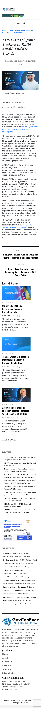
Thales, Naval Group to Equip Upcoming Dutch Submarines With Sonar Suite (20, 272)
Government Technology (26, 587)
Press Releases (8, 604)
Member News (8, 597)
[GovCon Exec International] (8, 9)
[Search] (24, 23)
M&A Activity (23, 594)
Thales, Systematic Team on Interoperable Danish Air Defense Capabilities (15, 360)
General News (8, 30)
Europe (27, 577)
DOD (22, 577)
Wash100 (33, 604)
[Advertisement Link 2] (17, 530)
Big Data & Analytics (10, 560)
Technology (18, 32)
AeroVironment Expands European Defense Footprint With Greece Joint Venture (15, 411)
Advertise (6, 665)
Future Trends (8, 583)
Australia (27, 556)
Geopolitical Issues (9, 587)
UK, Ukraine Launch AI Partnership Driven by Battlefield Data (12, 309)
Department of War (9, 573)
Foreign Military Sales (29, 580)
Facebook (5, 107)
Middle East (7, 32)
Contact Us (7, 661)
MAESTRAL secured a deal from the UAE (17, 226)
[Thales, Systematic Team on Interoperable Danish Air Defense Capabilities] (16, 344)
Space (16, 604)
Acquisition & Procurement (12, 553)
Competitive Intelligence (11, 563)
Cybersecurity (8, 567)
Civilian (28, 560)
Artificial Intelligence (10, 556)
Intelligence (30, 590)
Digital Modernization (10, 577)
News (5, 600)
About (5, 658)
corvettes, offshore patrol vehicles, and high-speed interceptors (20, 129)
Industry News (19, 590)
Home (5, 654)
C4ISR (21, 560)
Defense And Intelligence (23, 567)
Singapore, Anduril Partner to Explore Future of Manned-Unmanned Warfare (20, 256)
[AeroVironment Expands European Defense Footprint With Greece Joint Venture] (16, 395)
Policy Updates (25, 600)
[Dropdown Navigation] (18, 22)
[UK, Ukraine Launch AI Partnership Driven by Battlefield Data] (16, 293)
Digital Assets (23, 573)
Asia (20, 556)
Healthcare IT (8, 590)
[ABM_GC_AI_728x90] (13, 15)
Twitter (14, 107)
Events (33, 577)
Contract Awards (27, 563)
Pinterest (21, 107)
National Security (30, 597)
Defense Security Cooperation (13, 570)
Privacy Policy (8, 673)
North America (13, 600)
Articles (26, 553)
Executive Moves (9, 580)
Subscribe (6, 669)
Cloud (34, 560)
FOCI (18, 580)
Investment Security (24, 30)
